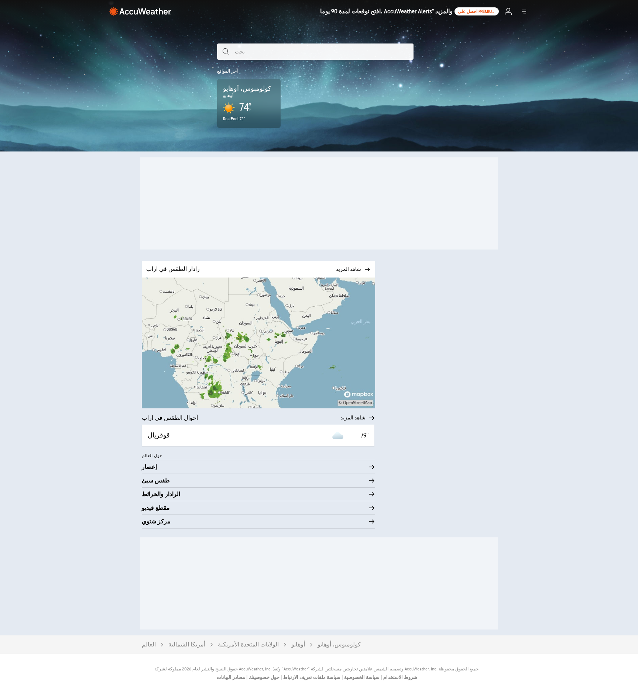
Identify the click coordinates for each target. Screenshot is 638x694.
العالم (149, 644)
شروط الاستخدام (399, 677)
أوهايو (298, 644)
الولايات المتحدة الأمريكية (248, 644)
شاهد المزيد (353, 418)
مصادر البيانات (231, 677)
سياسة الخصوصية (361, 677)
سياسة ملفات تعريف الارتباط (311, 677)
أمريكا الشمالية (186, 644)
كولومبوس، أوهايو (339, 644)
